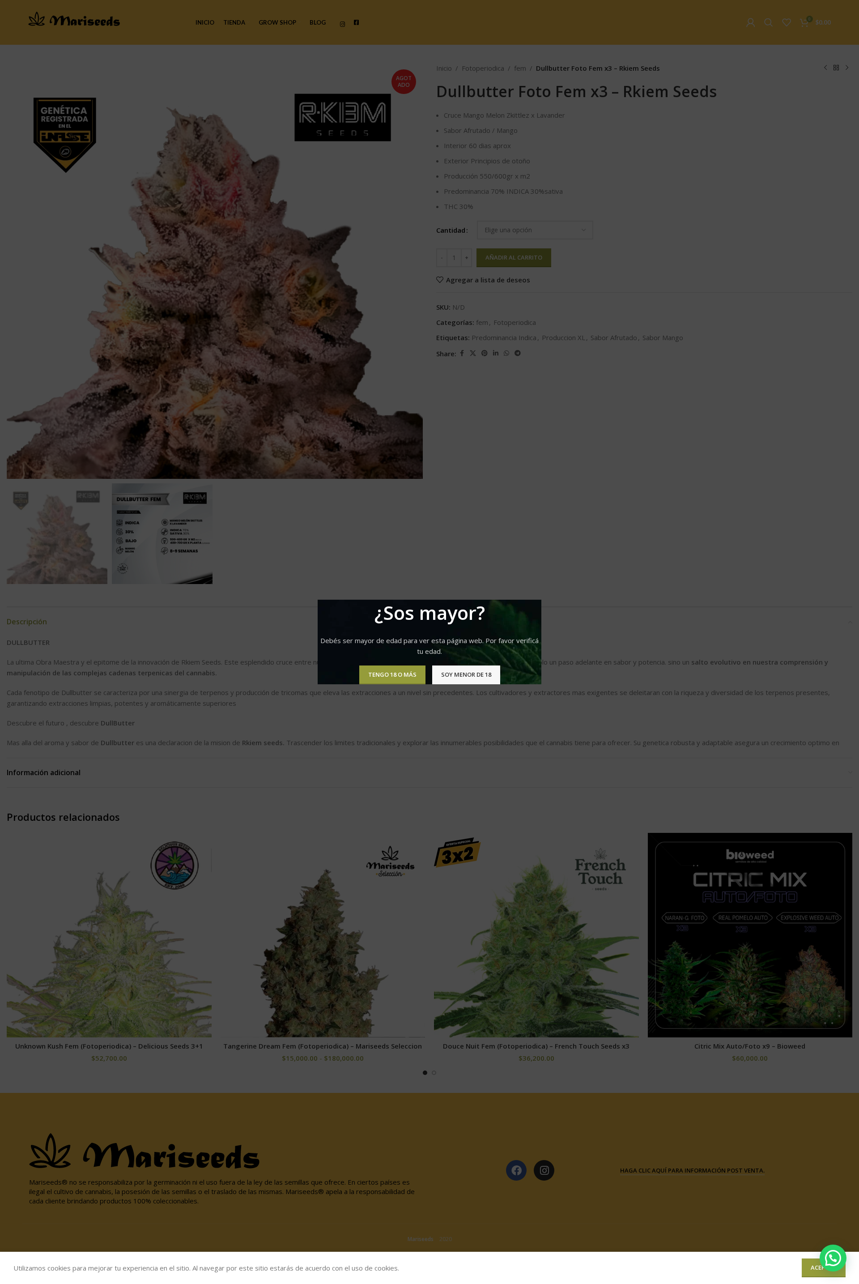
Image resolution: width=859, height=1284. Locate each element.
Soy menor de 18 (466, 674)
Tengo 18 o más (392, 674)
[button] (833, 1258)
